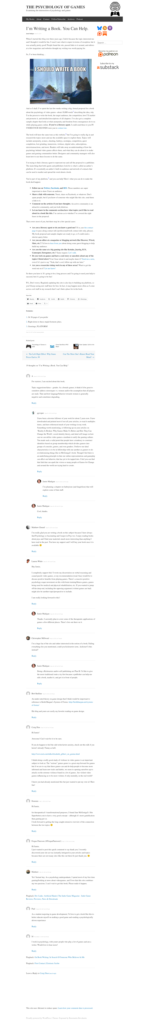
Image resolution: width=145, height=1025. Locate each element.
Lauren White (37, 561)
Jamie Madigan (30, 33)
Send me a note (88, 259)
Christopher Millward (40, 638)
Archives (71, 19)
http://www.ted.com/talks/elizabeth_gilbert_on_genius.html (56, 754)
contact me (62, 128)
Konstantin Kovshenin (78, 1018)
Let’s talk (72, 252)
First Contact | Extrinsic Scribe (47, 963)
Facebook (55, 188)
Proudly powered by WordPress (38, 1018)
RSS (65, 188)
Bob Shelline (37, 693)
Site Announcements (39, 332)
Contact (46, 19)
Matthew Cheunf (38, 527)
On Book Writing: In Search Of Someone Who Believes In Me (60, 957)
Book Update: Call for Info (86, 344)
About (38, 19)
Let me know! (50, 268)
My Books (30, 19)
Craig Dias (44, 973)
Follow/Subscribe (58, 19)
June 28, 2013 (38, 33)
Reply (34, 403)
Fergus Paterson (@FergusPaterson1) (46, 841)
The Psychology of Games (55, 7)
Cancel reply (52, 973)
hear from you (56, 243)
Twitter (47, 188)
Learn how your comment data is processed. (75, 1008)
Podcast (80, 19)
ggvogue (40, 413)
